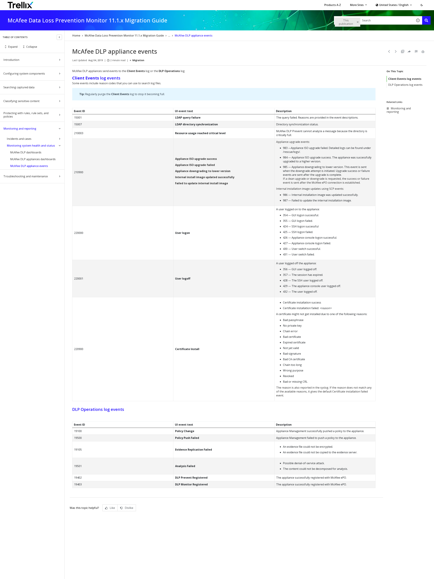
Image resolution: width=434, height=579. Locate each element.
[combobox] (374, 20)
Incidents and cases (19, 139)
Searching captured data (18, 87)
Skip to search (82, 4)
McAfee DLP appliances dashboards (33, 159)
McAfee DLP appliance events (29, 166)
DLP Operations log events (405, 85)
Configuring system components (24, 73)
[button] (421, 5)
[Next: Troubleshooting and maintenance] (395, 51)
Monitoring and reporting (19, 128)
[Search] (426, 20)
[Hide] (59, 37)
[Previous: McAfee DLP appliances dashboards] (389, 51)
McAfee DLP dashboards (25, 152)
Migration (138, 60)
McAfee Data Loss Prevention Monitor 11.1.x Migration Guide (124, 35)
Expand (12, 47)
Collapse (31, 47)
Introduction (11, 60)
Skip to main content (56, 4)
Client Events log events (404, 79)
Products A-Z (332, 5)
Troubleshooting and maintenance (25, 176)
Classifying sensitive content (21, 101)
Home (76, 35)
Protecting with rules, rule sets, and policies (25, 114)
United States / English (394, 5)
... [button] (169, 35)
